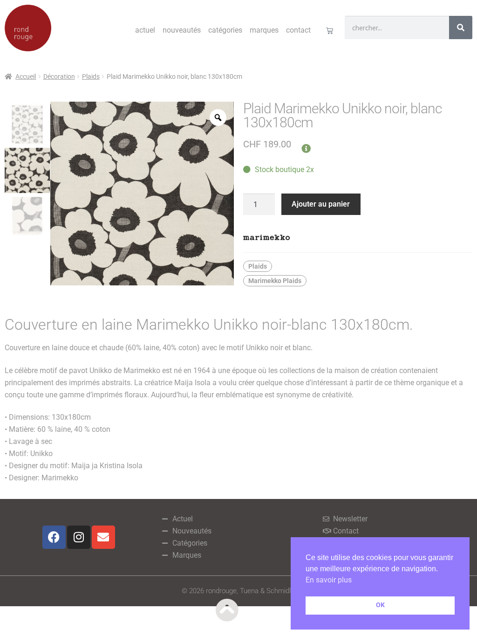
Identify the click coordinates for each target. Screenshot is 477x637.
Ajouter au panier (321, 204)
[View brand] (357, 237)
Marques (264, 30)
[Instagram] (78, 537)
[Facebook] (54, 537)
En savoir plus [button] (329, 579)
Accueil (25, 76)
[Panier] (329, 30)
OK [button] (380, 605)
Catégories (225, 30)
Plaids (91, 76)
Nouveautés (182, 30)
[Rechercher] (460, 27)
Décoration (59, 76)
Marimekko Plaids (274, 280)
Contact (298, 30)
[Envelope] (103, 537)
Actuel (145, 30)
